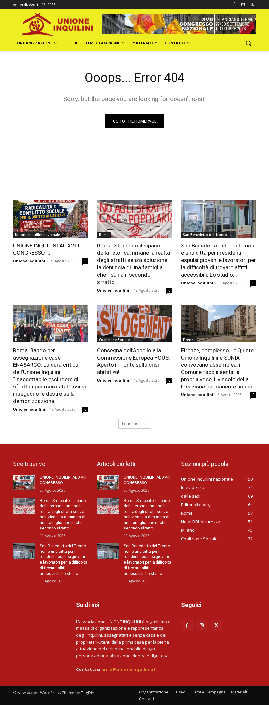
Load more (132, 423)
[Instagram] (243, 5)
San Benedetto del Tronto (205, 234)
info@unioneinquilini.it (129, 669)
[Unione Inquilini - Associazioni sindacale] (40, 622)
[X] (252, 5)
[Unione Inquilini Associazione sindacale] (57, 24)
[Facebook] (234, 5)
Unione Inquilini (29, 260)
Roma (104, 234)
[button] (248, 43)
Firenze (189, 339)
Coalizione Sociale (114, 339)
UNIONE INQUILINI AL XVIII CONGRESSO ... (46, 249)
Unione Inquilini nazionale (37, 234)
